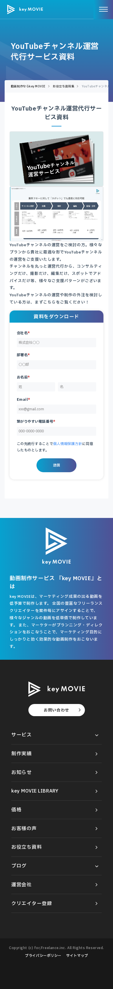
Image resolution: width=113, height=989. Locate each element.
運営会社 (21, 884)
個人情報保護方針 (67, 444)
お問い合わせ (56, 710)
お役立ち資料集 (63, 86)
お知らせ (21, 772)
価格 (16, 809)
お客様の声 (24, 828)
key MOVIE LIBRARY (34, 791)
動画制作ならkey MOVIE (28, 86)
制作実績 (21, 753)
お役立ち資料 (26, 847)
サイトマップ (77, 955)
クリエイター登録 (31, 903)
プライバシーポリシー (43, 955)
